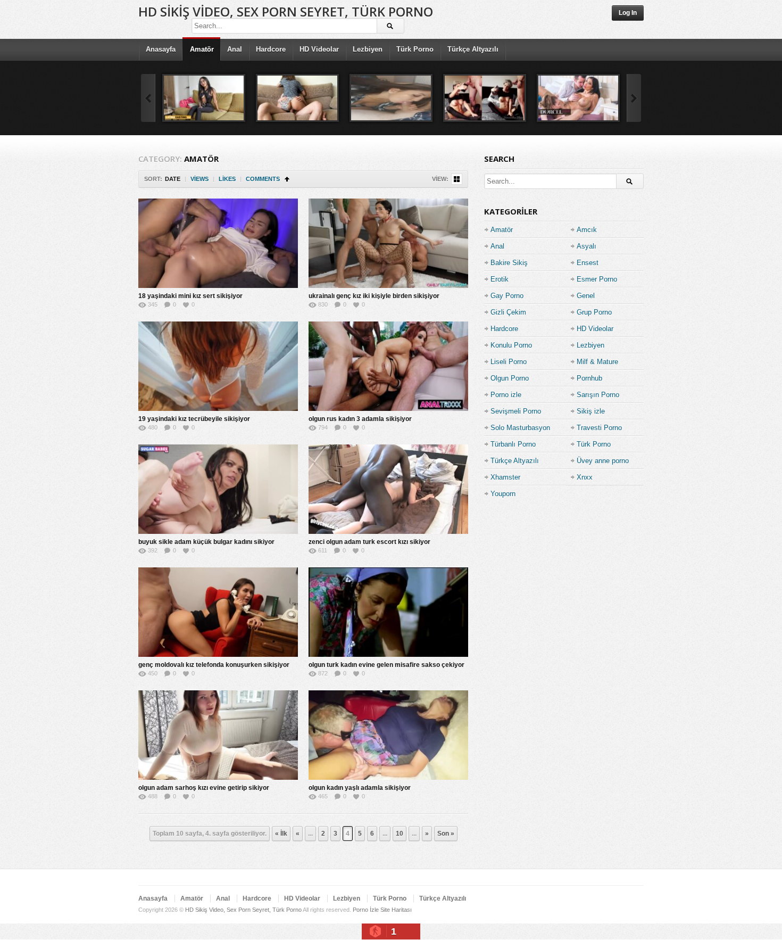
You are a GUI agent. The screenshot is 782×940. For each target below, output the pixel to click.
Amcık (587, 230)
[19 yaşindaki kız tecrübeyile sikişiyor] (218, 366)
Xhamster (505, 477)
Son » (445, 833)
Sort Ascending (287, 179)
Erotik (499, 279)
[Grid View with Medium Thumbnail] (456, 179)
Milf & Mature (597, 362)
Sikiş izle (591, 411)
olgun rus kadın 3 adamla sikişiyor (360, 419)
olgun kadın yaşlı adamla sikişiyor (360, 787)
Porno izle (505, 395)
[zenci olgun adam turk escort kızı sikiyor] (388, 489)
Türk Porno (415, 49)
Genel (586, 296)
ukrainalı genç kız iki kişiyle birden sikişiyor (374, 296)
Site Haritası (396, 909)
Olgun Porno (509, 378)
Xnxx (585, 477)
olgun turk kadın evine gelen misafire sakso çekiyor (386, 665)
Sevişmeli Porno (515, 411)
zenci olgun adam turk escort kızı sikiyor (369, 542)
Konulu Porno (511, 345)
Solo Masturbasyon (520, 428)
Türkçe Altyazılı (472, 49)
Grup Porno (594, 312)
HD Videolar (319, 49)
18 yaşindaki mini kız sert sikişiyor (190, 296)
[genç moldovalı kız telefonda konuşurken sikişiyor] (218, 612)
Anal (234, 49)
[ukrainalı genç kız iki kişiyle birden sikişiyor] (388, 243)
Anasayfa (161, 49)
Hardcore (271, 49)
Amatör (202, 49)
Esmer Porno (597, 279)
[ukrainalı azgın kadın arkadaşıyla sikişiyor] (297, 98)
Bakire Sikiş (509, 263)
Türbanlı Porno (513, 444)
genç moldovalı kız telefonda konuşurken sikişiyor (213, 665)
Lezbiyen (367, 49)
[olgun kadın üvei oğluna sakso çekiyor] (485, 98)
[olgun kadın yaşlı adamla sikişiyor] (388, 735)
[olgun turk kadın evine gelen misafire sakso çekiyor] (388, 612)
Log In (628, 13)
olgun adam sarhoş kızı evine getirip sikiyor (203, 787)
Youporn (502, 494)
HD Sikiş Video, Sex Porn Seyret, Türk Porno (285, 11)
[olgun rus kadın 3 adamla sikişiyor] (388, 366)
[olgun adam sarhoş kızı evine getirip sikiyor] (218, 735)
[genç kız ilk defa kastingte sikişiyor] (204, 98)
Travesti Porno (599, 428)
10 (399, 833)
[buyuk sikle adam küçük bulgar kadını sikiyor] (218, 489)
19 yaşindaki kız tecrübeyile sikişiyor (194, 419)
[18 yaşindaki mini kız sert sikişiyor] (218, 243)
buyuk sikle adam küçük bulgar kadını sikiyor (206, 542)
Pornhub (589, 378)
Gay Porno (506, 296)
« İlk (281, 833)
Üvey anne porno (603, 461)
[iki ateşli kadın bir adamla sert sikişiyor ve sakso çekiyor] (578, 98)
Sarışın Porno (598, 395)
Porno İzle (366, 909)
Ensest (587, 263)
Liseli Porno (508, 362)
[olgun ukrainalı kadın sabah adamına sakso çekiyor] (391, 98)
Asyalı (586, 246)
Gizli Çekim (508, 312)
